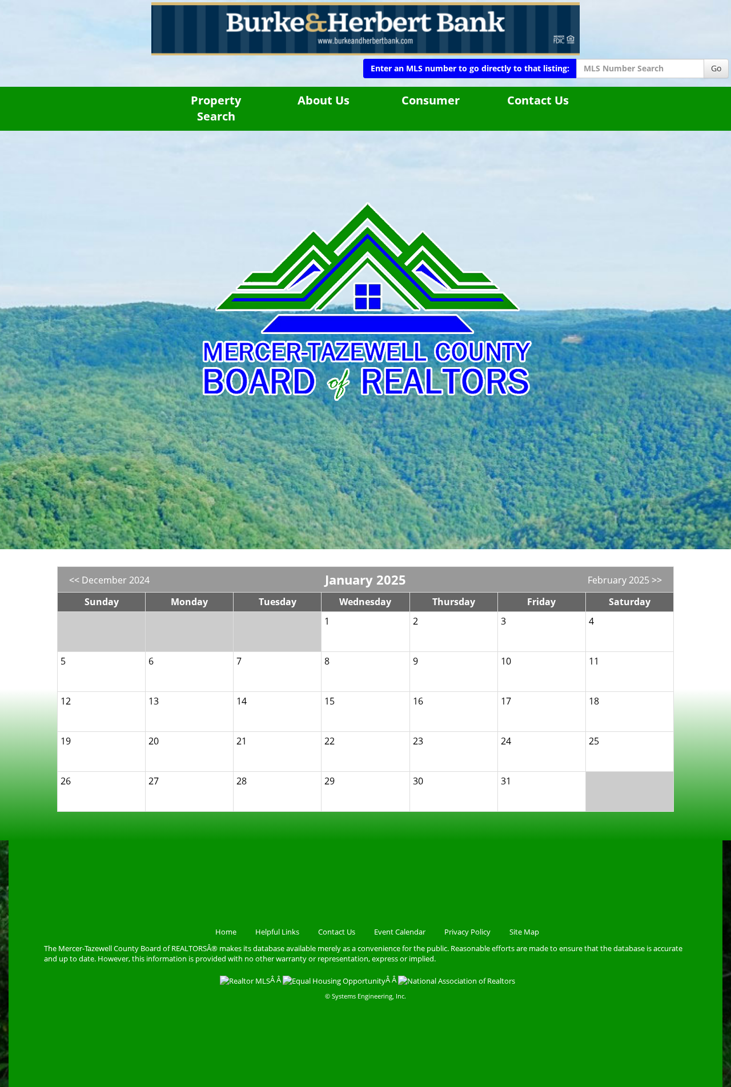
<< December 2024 (109, 580)
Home (225, 932)
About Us (324, 100)
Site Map (524, 932)
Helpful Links (277, 932)
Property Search (216, 108)
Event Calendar (399, 932)
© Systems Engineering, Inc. (365, 996)
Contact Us (538, 100)
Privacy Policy (467, 932)
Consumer (430, 100)
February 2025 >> (625, 580)
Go (716, 68)
